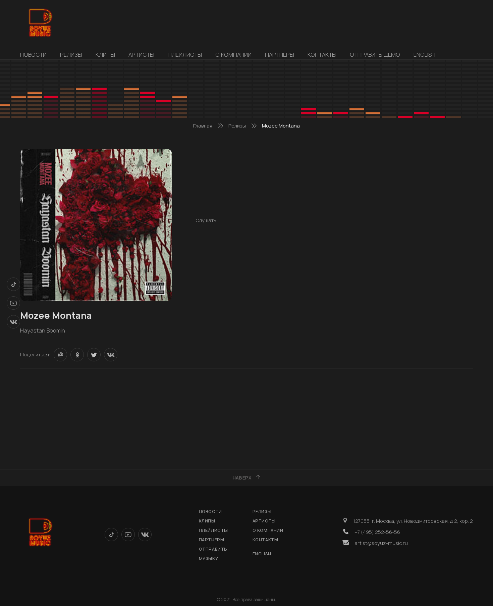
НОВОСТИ (33, 54)
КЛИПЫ (105, 54)
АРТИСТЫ (141, 54)
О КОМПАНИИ (233, 54)
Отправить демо (375, 54)
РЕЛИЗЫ (71, 54)
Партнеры (279, 54)
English (424, 54)
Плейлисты (185, 54)
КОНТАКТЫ (322, 54)
